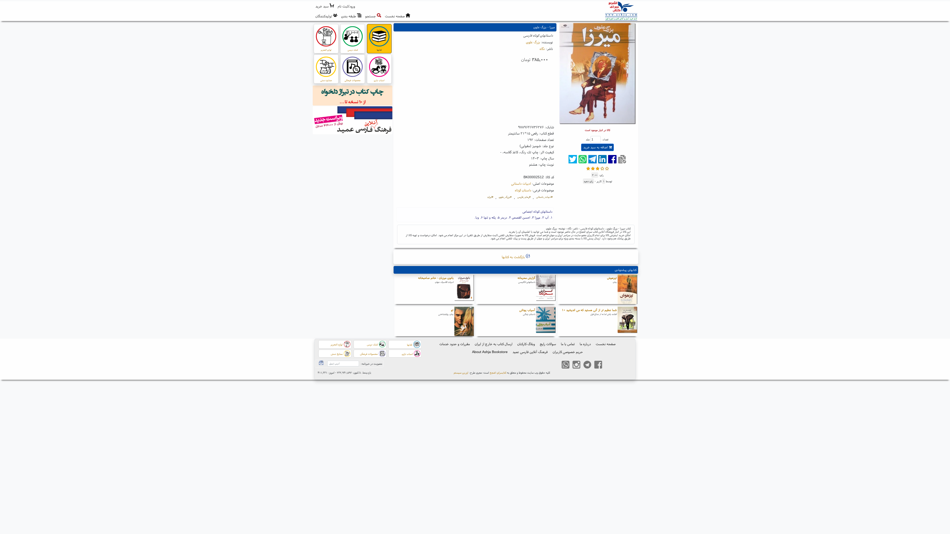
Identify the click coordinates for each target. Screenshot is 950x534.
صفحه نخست (606, 343)
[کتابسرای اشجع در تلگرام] (587, 365)
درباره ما (585, 343)
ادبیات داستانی (521, 183)
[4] (602, 168)
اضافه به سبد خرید (596, 147)
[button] (346, 6)
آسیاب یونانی (527, 310)
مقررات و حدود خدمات (454, 343)
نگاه (542, 48)
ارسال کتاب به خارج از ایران (493, 343)
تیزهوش (612, 278)
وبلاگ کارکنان (526, 343)
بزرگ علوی (533, 42)
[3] (597, 168)
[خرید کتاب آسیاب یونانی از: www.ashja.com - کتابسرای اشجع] (546, 321)
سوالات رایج (548, 343)
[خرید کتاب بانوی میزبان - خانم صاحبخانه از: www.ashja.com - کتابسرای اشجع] (464, 289)
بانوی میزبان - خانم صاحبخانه (435, 278)
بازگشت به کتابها (514, 256)
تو (452, 310)
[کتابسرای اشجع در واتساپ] (565, 365)
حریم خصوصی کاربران (568, 351)
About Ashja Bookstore (490, 351)
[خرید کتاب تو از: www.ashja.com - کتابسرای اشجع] (464, 321)
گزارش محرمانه (526, 278)
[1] (588, 168)
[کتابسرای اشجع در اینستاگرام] (576, 365)
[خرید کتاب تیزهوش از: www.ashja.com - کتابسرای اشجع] (627, 289)
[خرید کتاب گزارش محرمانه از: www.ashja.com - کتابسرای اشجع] (546, 289)
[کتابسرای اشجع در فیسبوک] (598, 365)
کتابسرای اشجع (498, 373)
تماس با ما (568, 343)
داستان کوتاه (523, 190)
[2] (593, 168)
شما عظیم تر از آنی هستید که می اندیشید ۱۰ (589, 310)
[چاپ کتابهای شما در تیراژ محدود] (353, 96)
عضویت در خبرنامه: (371, 364)
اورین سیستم (461, 373)
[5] (607, 168)
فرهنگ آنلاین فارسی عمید (530, 351)
